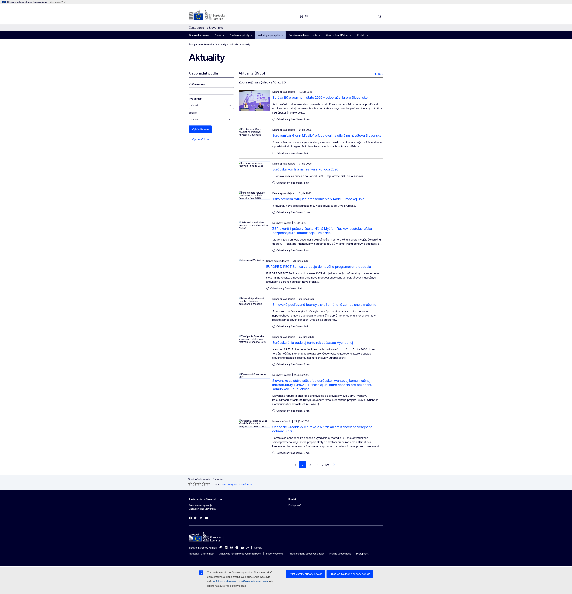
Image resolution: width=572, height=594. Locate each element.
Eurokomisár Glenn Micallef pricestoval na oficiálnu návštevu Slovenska (326, 135)
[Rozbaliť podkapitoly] (224, 35)
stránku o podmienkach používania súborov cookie (240, 581)
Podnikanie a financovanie (303, 35)
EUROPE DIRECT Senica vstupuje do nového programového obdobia (318, 267)
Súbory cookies (274, 553)
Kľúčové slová (197, 84)
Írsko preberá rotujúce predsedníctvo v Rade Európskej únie (318, 199)
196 (327, 464)
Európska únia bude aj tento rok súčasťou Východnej (312, 343)
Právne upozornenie (340, 553)
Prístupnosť (294, 505)
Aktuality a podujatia (269, 35)
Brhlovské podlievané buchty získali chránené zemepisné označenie (324, 305)
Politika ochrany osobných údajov (306, 553)
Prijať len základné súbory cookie (349, 574)
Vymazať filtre (200, 139)
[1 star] (190, 484)
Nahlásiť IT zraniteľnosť (201, 553)
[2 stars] (192, 484)
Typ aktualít (195, 98)
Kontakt (361, 35)
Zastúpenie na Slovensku (201, 44)
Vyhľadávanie (200, 129)
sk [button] (306, 16)
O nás (218, 35)
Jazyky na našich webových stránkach (240, 553)
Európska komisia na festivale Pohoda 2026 (305, 169)
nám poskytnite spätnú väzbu (237, 484)
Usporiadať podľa (203, 73)
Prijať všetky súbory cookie (305, 574)
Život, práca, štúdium (337, 35)
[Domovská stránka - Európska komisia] (213, 15)
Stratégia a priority (239, 35)
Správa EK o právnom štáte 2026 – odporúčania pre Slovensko (320, 97)
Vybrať (194, 105)
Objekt (193, 112)
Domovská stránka (199, 35)
